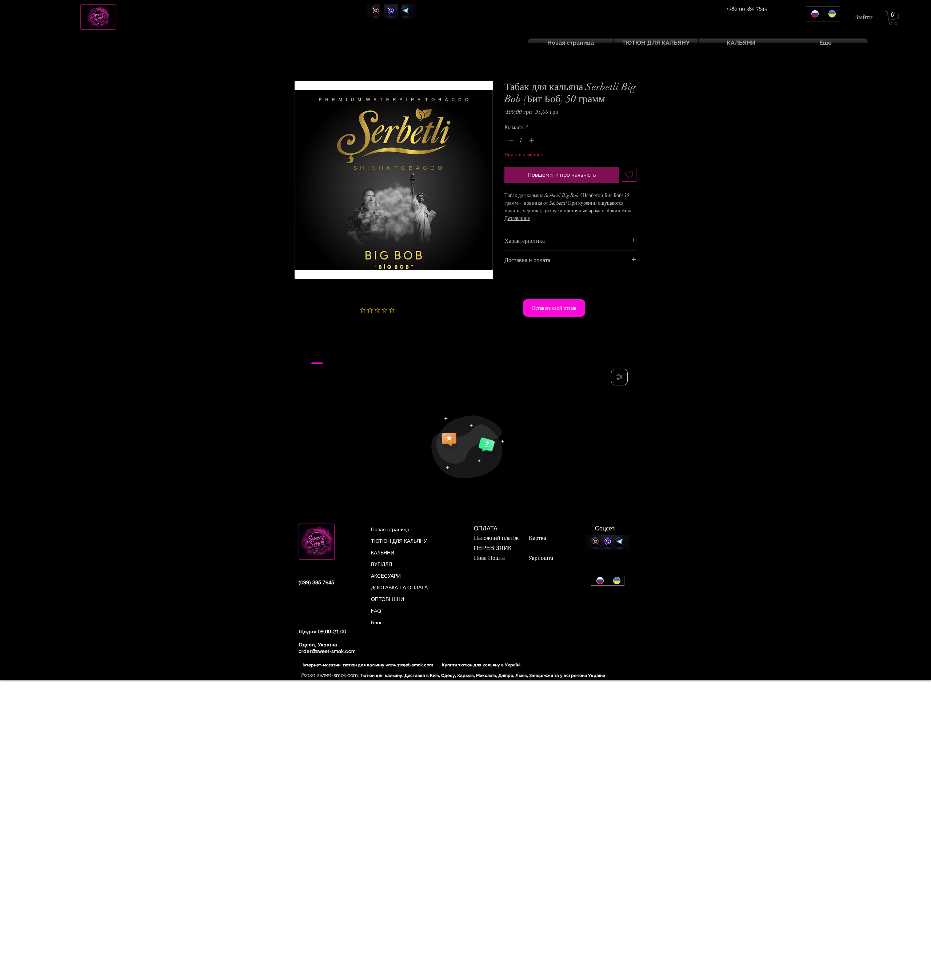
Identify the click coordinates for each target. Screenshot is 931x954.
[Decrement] (510, 140)
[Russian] (814, 14)
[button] (893, 18)
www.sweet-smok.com (409, 665)
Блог (376, 622)
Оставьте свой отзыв (554, 308)
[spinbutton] (521, 140)
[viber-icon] (391, 11)
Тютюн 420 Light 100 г (409, 57)
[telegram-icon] (408, 11)
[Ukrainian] (831, 14)
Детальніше (517, 218)
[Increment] (532, 140)
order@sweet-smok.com (327, 651)
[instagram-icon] (373, 11)
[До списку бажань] (629, 174)
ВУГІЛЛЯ (381, 564)
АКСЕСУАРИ (386, 576)
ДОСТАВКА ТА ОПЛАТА (399, 587)
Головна (305, 68)
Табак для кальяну (351, 57)
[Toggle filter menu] (619, 377)
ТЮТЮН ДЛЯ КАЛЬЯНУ (399, 541)
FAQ (376, 611)
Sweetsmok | (311, 57)
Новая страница (390, 529)
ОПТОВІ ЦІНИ (387, 599)
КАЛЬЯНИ (382, 552)
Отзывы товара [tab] (317, 356)
